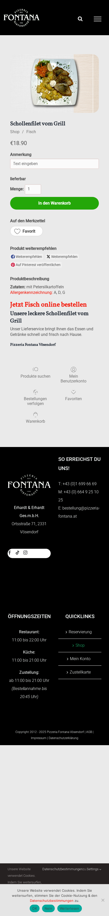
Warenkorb (35, 421)
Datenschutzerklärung (63, 738)
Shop (15, 131)
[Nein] (102, 900)
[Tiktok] (17, 553)
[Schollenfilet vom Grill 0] (54, 83)
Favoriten (73, 398)
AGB (89, 732)
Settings (93, 869)
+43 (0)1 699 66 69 (80, 483)
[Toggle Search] (80, 18)
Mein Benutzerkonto (73, 378)
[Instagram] (25, 553)
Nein (48, 908)
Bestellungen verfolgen (35, 401)
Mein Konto (80, 658)
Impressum (38, 738)
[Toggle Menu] (97, 19)
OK (34, 908)
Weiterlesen (69, 908)
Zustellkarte (80, 672)
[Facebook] (10, 553)
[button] (26, 231)
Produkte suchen (35, 376)
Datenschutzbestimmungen (62, 869)
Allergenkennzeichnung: (31, 292)
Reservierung (80, 631)
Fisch (31, 131)
